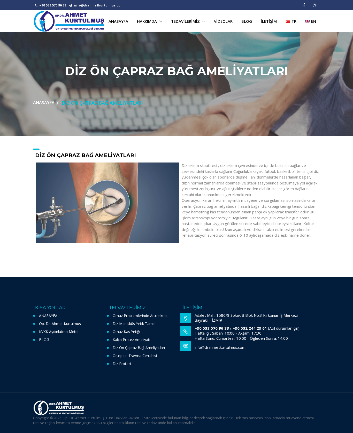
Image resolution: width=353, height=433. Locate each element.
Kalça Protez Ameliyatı (131, 339)
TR (293, 21)
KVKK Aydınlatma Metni (58, 331)
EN (313, 21)
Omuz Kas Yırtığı (126, 331)
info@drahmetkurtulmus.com (98, 5)
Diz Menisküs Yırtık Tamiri (134, 323)
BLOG (44, 339)
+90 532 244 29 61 (250, 328)
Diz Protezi (122, 363)
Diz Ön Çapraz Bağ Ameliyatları (139, 347)
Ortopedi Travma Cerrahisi (135, 355)
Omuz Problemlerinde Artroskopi (140, 315)
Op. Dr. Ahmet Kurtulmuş (60, 323)
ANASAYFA (44, 102)
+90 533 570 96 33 (52, 5)
